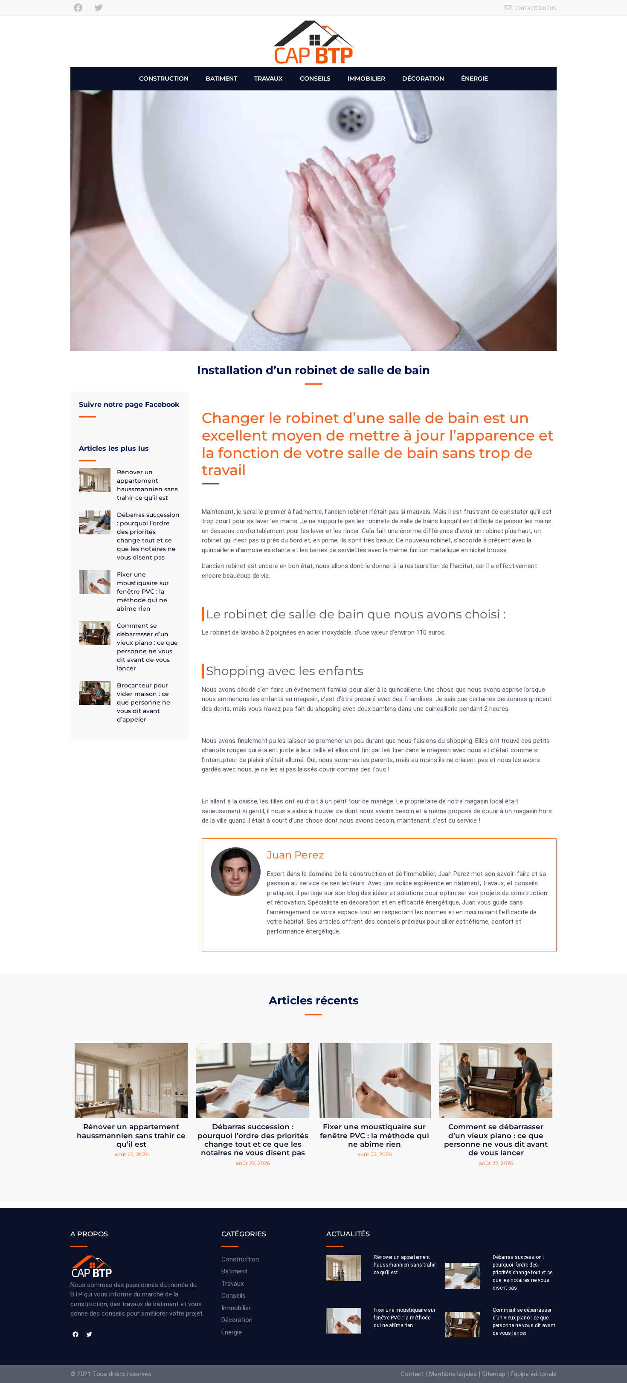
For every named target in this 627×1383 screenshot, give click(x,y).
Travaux (268, 78)
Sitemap (493, 1374)
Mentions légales (453, 1374)
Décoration (423, 78)
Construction (164, 78)
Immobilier (366, 78)
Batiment (221, 78)
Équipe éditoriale (534, 1374)
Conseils (315, 78)
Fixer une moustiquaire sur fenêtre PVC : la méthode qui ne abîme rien (143, 591)
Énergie (474, 78)
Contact (412, 1374)
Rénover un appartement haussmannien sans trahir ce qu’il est (131, 1135)
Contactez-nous (535, 8)
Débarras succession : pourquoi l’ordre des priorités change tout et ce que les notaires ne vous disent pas (252, 1139)
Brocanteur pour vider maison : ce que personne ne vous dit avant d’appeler (143, 702)
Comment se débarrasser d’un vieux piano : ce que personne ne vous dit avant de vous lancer (496, 1139)
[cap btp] (313, 41)
